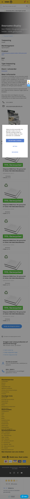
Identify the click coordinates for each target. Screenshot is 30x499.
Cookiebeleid (17, 135)
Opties (15, 146)
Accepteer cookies (15, 140)
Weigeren (15, 152)
